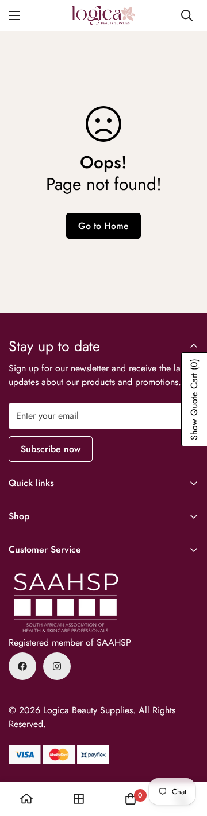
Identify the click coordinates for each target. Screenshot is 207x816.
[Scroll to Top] (186, 755)
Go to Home (103, 225)
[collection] (79, 799)
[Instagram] (57, 666)
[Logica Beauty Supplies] (103, 15)
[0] (130, 799)
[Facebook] (22, 666)
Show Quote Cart (194, 399)
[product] (26, 799)
